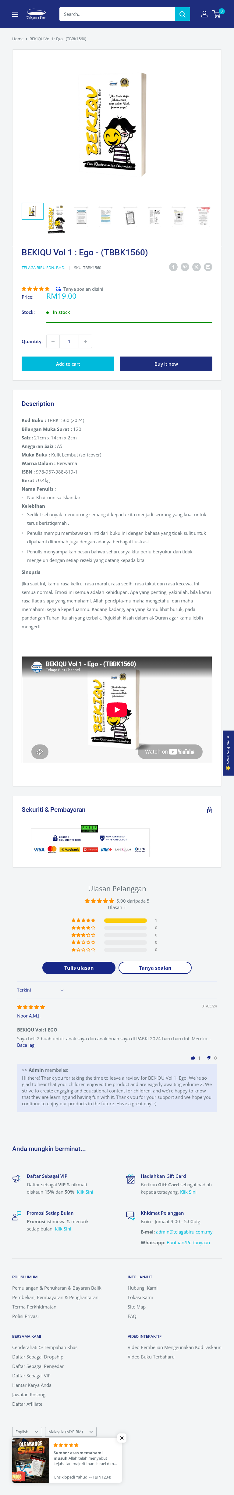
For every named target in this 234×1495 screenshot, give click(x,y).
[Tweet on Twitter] (196, 266)
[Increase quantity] (85, 341)
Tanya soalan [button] (155, 967)
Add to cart (68, 364)
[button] (36, 289)
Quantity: (32, 341)
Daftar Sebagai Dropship (37, 1357)
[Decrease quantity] (53, 341)
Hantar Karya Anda (31, 1385)
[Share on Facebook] (173, 266)
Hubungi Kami (143, 1288)
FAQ (132, 1316)
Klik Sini (85, 1192)
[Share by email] (208, 266)
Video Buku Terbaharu (151, 1357)
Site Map (137, 1307)
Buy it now (166, 364)
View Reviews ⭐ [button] (228, 753)
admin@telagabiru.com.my (184, 1232)
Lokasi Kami (140, 1297)
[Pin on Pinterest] (185, 266)
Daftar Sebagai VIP (31, 1375)
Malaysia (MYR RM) (65, 1431)
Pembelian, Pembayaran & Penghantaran (55, 1297)
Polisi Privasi (25, 1316)
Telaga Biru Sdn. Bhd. (43, 267)
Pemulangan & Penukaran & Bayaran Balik (56, 1288)
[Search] (182, 14)
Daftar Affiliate (27, 1404)
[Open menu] (15, 14)
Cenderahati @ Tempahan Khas (44, 1347)
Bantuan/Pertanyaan (188, 1242)
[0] (217, 14)
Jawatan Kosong (28, 1394)
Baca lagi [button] (26, 1045)
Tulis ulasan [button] (79, 967)
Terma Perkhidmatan (34, 1307)
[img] (31, 1007)
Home (17, 38)
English (22, 1431)
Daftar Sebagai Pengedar (38, 1366)
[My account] (204, 14)
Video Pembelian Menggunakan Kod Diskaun (175, 1347)
